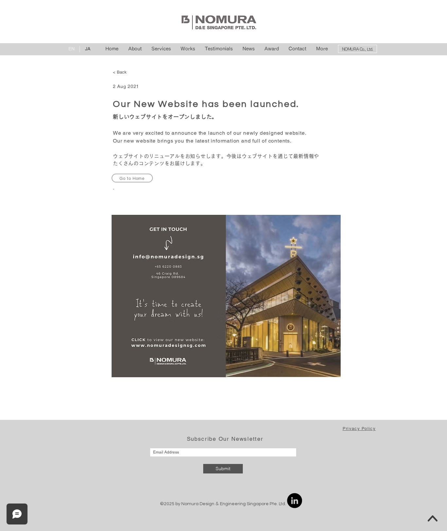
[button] (359, 428)
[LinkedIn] (294, 500)
